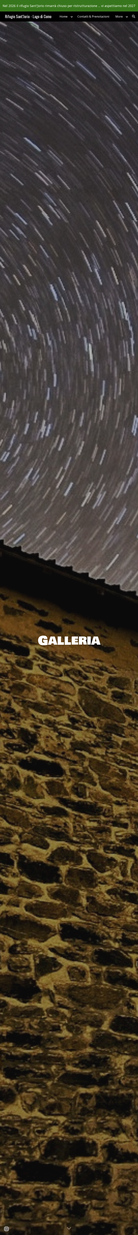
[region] (69, 5)
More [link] (119, 16)
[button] (133, 16)
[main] (69, 628)
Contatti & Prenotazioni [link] (93, 16)
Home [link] (63, 16)
